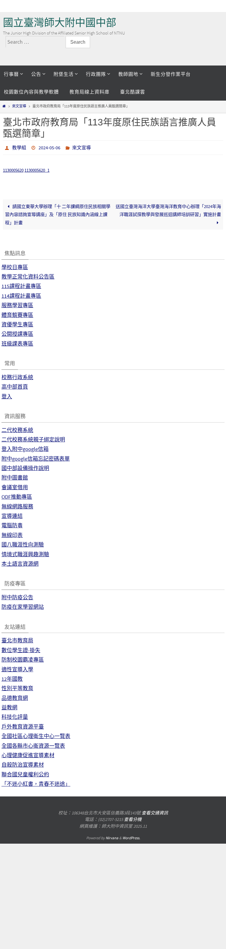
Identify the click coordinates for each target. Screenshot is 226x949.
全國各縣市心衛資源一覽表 (33, 744)
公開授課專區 (17, 332)
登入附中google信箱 (25, 447)
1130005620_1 (36, 168)
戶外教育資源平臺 (22, 724)
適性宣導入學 (17, 667)
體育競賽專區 (17, 313)
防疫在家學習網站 (22, 605)
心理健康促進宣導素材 (27, 753)
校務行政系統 (17, 375)
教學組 (19, 147)
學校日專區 (14, 265)
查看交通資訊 (155, 811)
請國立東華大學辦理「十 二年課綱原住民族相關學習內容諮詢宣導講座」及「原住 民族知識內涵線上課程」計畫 (57, 213)
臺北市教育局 (17, 639)
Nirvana (112, 836)
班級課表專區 (17, 341)
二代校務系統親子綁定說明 (33, 437)
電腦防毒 (12, 524)
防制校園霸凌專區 (22, 658)
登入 (6, 394)
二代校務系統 (17, 428)
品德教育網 (14, 696)
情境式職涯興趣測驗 (25, 552)
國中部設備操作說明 (25, 466)
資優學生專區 (17, 322)
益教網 (9, 706)
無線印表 (12, 533)
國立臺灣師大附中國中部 (59, 22)
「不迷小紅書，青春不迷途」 (35, 782)
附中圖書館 (14, 476)
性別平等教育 (17, 686)
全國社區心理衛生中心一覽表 (35, 734)
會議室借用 (14, 485)
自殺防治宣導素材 (22, 763)
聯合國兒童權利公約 (25, 772)
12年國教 (12, 677)
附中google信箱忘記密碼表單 (35, 457)
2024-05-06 (49, 147)
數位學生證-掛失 (20, 648)
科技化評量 (14, 715)
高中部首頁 (14, 385)
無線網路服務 (17, 504)
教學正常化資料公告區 (27, 274)
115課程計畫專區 (21, 284)
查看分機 (133, 818)
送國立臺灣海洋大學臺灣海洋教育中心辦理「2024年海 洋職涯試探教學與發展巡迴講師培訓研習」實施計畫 (168, 208)
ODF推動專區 (16, 495)
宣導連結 (12, 514)
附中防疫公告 (17, 595)
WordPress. (131, 836)
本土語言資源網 (20, 562)
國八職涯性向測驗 (22, 543)
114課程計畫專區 (21, 294)
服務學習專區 (17, 303)
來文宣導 (19, 106)
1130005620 (13, 168)
